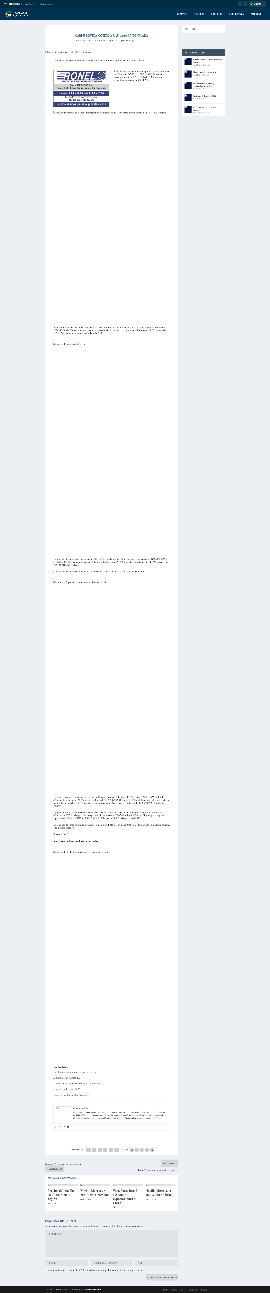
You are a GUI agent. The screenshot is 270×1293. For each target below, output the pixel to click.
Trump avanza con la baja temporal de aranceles (77, 1083)
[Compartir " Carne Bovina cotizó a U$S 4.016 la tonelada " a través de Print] (116, 1150)
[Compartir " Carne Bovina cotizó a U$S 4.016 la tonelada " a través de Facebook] (88, 1150)
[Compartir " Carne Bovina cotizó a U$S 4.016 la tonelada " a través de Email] (111, 1150)
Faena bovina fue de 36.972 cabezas (71, 1094)
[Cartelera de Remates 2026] (188, 97)
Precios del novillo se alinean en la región (61, 1195)
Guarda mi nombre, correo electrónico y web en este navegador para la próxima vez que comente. (96, 1270)
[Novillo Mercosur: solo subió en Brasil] (161, 1185)
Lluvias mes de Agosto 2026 (67, 1077)
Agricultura (236, 14)
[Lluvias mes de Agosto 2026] (188, 74)
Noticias (199, 14)
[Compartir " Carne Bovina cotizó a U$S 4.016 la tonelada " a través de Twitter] (94, 1150)
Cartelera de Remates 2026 (66, 1089)
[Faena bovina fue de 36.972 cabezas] (188, 109)
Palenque (255, 14)
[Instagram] (64, 1127)
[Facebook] (60, 1127)
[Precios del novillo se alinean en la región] (63, 1185)
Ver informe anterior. (63, 827)
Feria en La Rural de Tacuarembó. (35, 4)
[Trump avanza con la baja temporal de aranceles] (188, 85)
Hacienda (216, 14)
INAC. (65, 834)
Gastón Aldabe (98, 40)
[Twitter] (68, 1127)
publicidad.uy (61, 1289)
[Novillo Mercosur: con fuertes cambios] (95, 1185)
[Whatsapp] (56, 1127)
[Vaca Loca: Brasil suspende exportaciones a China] (128, 1185)
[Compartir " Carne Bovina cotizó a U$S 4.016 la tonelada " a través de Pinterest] (100, 1150)
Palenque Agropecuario (91, 1289)
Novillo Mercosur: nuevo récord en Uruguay (75, 1071)
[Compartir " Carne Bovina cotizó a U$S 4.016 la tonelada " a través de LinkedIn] (105, 1150)
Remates (182, 14)
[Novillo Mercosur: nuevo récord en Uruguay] (188, 61)
